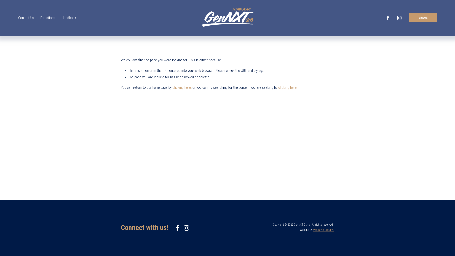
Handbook (68, 18)
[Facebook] (387, 18)
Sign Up (423, 18)
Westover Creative (323, 229)
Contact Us (26, 18)
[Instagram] (399, 18)
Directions (47, 18)
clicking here (182, 87)
